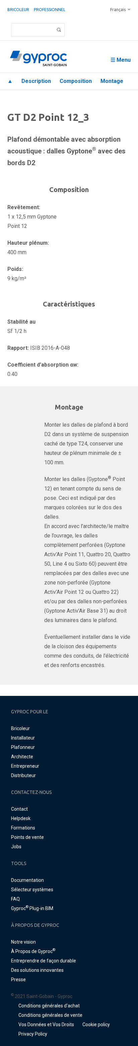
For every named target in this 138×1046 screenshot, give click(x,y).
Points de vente (27, 837)
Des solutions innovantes (37, 970)
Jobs (16, 846)
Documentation (27, 880)
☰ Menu (121, 60)
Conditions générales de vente (50, 1015)
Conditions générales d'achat (49, 1005)
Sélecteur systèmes (32, 889)
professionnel (49, 9)
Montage (111, 81)
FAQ (15, 899)
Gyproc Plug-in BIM (32, 908)
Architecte (22, 756)
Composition (76, 81)
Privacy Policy (32, 1034)
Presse (18, 979)
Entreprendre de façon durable (43, 960)
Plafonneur (23, 747)
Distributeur (23, 775)
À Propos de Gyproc (33, 951)
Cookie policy (96, 1024)
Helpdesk (20, 818)
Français (118, 9)
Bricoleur (18, 9)
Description (36, 81)
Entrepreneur (25, 766)
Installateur (23, 738)
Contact (19, 809)
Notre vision (23, 942)
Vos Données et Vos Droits (46, 1024)
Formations (23, 827)
